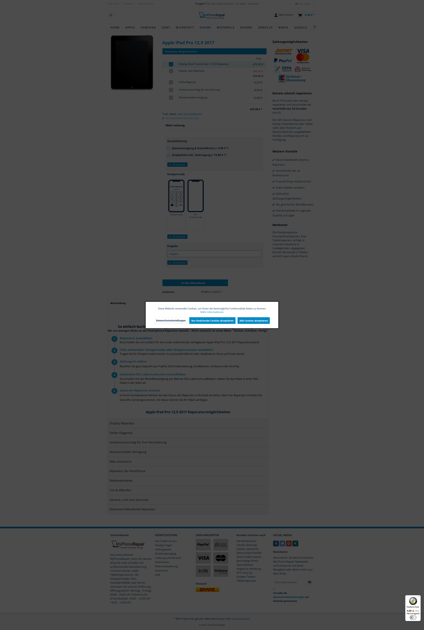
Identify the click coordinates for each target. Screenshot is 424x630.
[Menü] (419, 597)
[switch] (413, 617)
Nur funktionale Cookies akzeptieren (212, 320)
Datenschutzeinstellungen (171, 320)
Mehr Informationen (212, 312)
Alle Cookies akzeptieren (253, 320)
